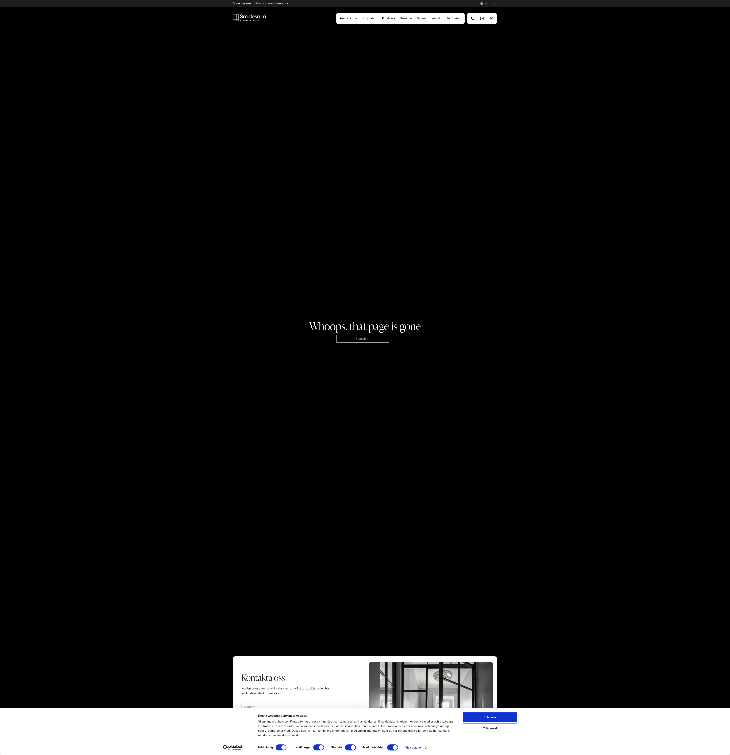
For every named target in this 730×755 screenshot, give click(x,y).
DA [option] (493, 3)
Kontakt (437, 18)
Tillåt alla (490, 717)
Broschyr (406, 18)
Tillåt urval (490, 728)
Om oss (422, 18)
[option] (493, 3)
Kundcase (388, 18)
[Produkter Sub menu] (356, 18)
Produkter (346, 18)
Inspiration (370, 18)
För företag (454, 18)
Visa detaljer (413, 747)
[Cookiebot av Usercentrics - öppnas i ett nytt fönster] (233, 747)
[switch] (318, 747)
